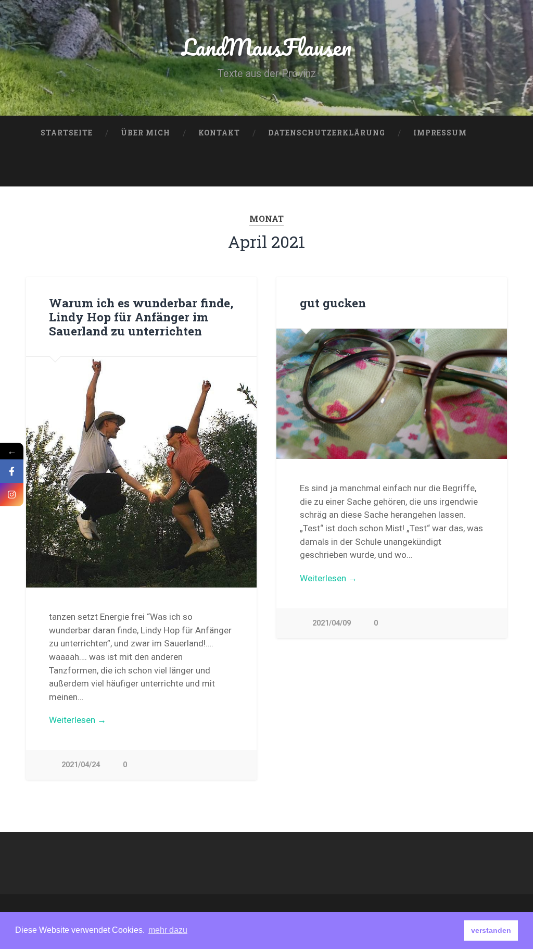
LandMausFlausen (266, 46)
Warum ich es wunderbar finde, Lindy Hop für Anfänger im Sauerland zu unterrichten (141, 317)
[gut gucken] (391, 394)
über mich (145, 133)
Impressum (440, 133)
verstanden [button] (491, 930)
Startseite (67, 133)
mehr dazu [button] (167, 930)
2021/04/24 (80, 764)
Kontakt (219, 133)
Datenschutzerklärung (326, 133)
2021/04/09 (331, 623)
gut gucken (333, 302)
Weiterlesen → (77, 720)
